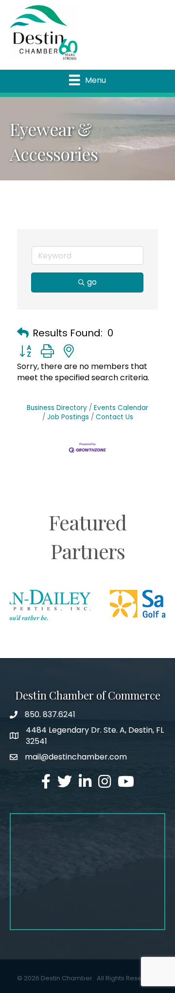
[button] (23, 333)
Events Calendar (121, 407)
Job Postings (68, 417)
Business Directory (57, 407)
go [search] (92, 282)
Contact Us (114, 417)
